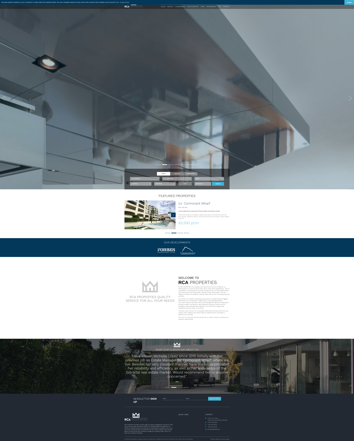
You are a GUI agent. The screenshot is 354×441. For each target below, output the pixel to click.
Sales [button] (163, 6)
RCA (219, 6)
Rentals (170, 6)
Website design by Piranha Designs (220, 439)
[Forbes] (166, 250)
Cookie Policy (152, 439)
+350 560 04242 (212, 427)
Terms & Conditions (188, 439)
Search (218, 184)
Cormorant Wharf (196, 203)
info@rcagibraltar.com (214, 429)
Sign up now (214, 399)
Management (211, 6)
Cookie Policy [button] (124, 2)
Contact (226, 6)
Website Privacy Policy (163, 439)
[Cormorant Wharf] (150, 214)
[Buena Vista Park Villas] (187, 250)
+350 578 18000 (212, 424)
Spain (203, 6)
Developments (193, 6)
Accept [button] (349, 2)
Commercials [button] (180, 6)
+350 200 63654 (212, 422)
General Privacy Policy (176, 439)
